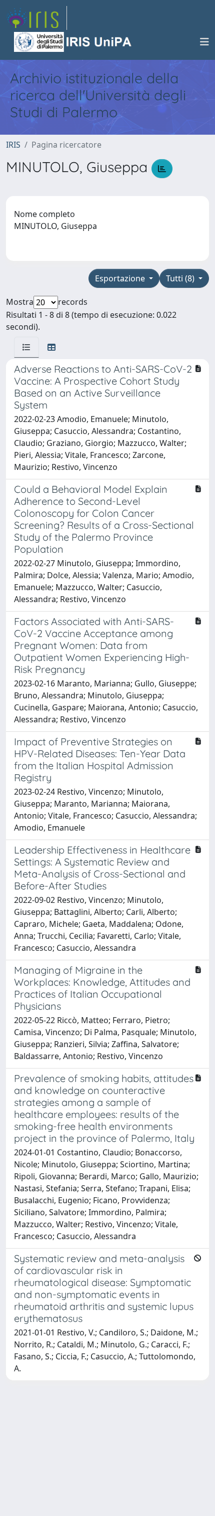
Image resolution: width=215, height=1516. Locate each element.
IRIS (13, 144)
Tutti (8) (181, 278)
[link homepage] (36, 18)
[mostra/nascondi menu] (204, 42)
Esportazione (121, 278)
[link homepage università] (73, 42)
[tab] (26, 347)
